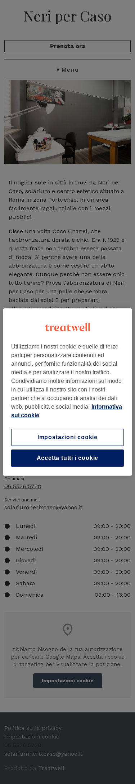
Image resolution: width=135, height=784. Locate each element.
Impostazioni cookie (67, 437)
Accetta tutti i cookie (68, 458)
